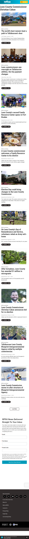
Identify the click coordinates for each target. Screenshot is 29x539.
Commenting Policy (7, 516)
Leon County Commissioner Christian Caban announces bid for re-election (14, 309)
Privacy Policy (5, 510)
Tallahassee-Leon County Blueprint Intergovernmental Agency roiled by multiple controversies (12, 348)
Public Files (5, 513)
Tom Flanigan (3, 36)
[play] (2, 537)
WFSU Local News (4, 29)
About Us (5, 502)
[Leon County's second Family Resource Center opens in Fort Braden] (13, 101)
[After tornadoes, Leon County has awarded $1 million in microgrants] (13, 257)
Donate (25, 2)
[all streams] (27, 537)
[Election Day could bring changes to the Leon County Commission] (13, 178)
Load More (14, 409)
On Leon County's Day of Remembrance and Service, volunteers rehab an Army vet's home (13, 233)
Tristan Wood (3, 77)
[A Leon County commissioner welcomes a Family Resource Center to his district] (13, 139)
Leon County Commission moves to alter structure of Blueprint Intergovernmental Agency (12, 388)
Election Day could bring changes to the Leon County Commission (12, 191)
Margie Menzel (4, 120)
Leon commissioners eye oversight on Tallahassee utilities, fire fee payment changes (11, 70)
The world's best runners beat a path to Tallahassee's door (14, 32)
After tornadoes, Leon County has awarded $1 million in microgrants (13, 271)
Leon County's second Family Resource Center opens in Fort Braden (13, 114)
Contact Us (5, 508)
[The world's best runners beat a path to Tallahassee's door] (13, 19)
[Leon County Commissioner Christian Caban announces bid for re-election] (13, 296)
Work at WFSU (6, 505)
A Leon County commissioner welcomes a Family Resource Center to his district (13, 153)
